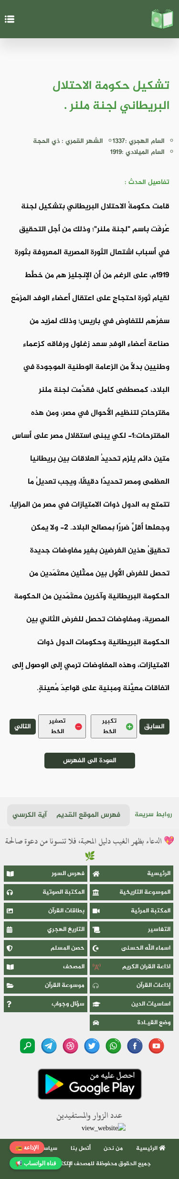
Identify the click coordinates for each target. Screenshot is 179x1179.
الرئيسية (158, 873)
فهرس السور (68, 873)
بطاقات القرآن (66, 911)
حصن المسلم (67, 948)
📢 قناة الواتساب (35, 1163)
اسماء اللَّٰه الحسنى (145, 948)
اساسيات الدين (150, 1004)
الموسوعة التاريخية (144, 892)
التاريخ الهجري (65, 929)
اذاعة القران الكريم (146, 967)
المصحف (73, 967)
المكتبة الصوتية (63, 892)
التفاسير (159, 929)
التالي (22, 726)
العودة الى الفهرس (89, 760)
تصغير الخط (57, 726)
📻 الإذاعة (27, 1147)
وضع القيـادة (153, 1022)
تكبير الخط (109, 726)
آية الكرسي (29, 815)
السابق (154, 726)
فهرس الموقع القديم (88, 815)
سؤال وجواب (68, 1004)
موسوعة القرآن (64, 985)
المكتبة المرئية (150, 911)
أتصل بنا (81, 1148)
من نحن (113, 1148)
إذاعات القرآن (153, 985)
